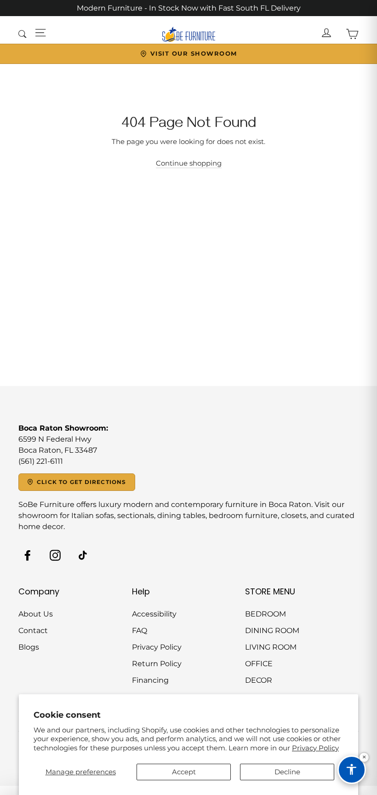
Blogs (28, 647)
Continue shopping (189, 163)
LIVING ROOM (271, 647)
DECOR (258, 680)
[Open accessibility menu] (351, 769)
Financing (150, 680)
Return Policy (157, 663)
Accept (184, 771)
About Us (35, 614)
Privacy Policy (315, 747)
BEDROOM (265, 614)
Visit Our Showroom (193, 53)
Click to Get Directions (81, 481)
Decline (287, 771)
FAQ (139, 630)
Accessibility (154, 614)
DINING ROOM (272, 630)
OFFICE (259, 663)
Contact (33, 630)
